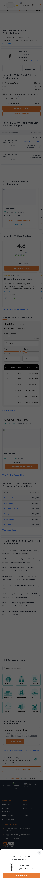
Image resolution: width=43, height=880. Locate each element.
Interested (21, 875)
